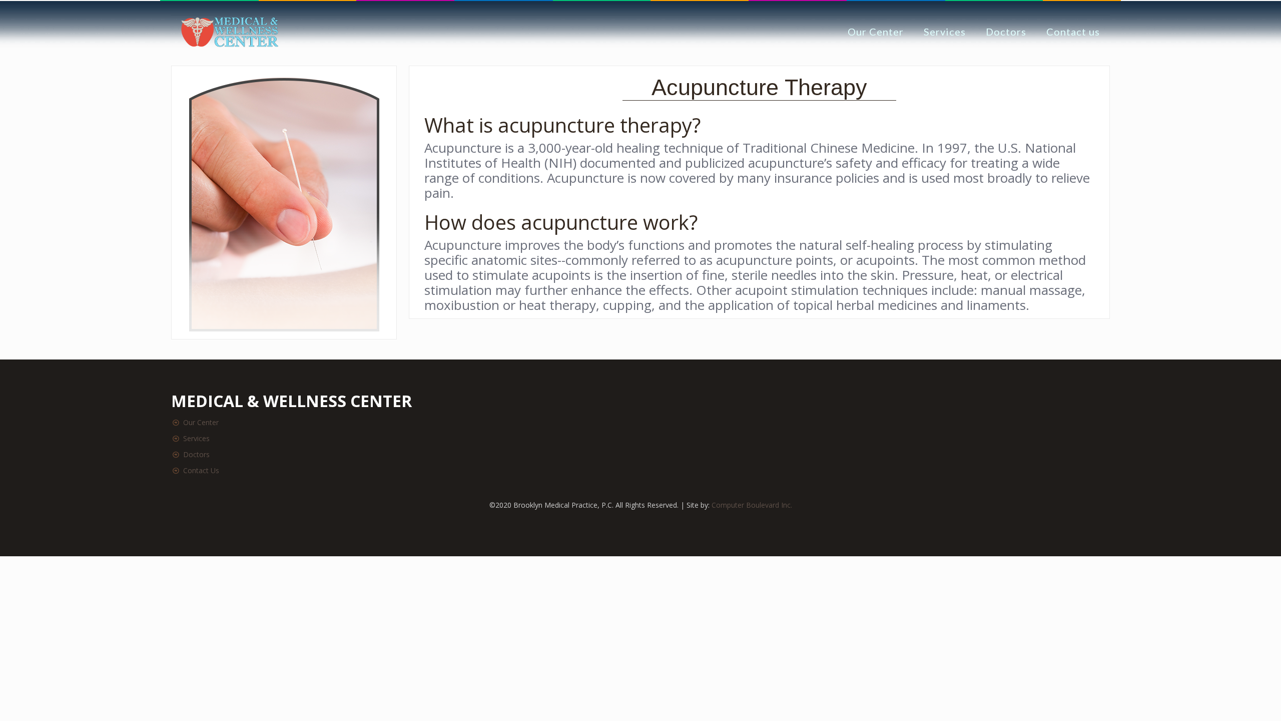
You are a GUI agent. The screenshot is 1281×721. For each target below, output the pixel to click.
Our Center (201, 422)
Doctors (196, 454)
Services (196, 438)
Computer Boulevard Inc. (752, 505)
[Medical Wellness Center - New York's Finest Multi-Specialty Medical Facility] (229, 31)
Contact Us (201, 470)
